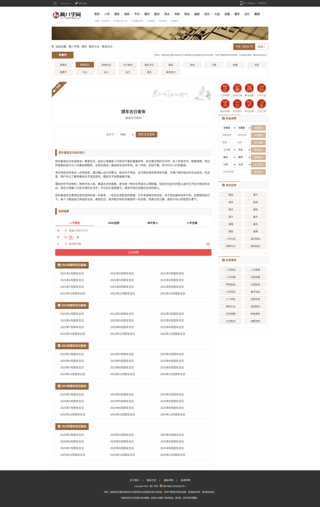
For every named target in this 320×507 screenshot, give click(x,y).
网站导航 (262, 3)
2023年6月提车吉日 (172, 360)
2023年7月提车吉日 (72, 367)
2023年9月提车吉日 (172, 367)
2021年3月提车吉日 (172, 273)
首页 (97, 14)
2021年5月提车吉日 (122, 280)
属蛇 (255, 209)
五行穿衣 (127, 65)
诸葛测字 (255, 321)
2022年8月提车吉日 (122, 327)
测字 (237, 14)
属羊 (255, 216)
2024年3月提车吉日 (172, 394)
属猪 (255, 231)
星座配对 (255, 306)
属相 (257, 14)
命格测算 (255, 277)
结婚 (235, 65)
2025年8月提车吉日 (122, 448)
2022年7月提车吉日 (72, 327)
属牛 (255, 194)
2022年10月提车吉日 (72, 333)
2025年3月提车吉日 (172, 434)
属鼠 (230, 194)
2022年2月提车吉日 (122, 313)
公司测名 (231, 291)
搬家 (170, 65)
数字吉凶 (255, 291)
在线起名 (175, 21)
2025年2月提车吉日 (122, 434)
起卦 (127, 14)
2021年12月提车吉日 (172, 293)
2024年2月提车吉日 (122, 394)
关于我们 (134, 480)
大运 (217, 14)
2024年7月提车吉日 (72, 407)
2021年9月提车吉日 (172, 286)
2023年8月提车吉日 (122, 367)
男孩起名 (231, 284)
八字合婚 (231, 277)
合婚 (227, 14)
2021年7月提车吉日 (72, 286)
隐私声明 (168, 480)
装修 (192, 65)
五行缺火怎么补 (120, 21)
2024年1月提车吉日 (72, 394)
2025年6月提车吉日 (172, 441)
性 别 (62, 237)
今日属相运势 (137, 21)
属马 (230, 216)
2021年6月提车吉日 (172, 280)
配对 (157, 14)
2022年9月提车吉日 (172, 327)
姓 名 (62, 230)
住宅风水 (106, 21)
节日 (137, 14)
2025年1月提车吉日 (72, 434)
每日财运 (255, 238)
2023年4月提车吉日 (72, 360)
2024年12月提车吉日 (172, 414)
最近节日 (149, 65)
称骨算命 (255, 313)
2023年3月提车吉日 (172, 354)
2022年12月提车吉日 (172, 333)
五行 (247, 14)
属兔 (255, 202)
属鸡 (255, 224)
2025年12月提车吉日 (172, 454)
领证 (256, 65)
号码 (177, 14)
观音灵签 (255, 299)
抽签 (197, 14)
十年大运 (231, 238)
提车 (149, 72)
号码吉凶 (163, 21)
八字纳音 (255, 269)
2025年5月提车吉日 (122, 441)
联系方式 (151, 480)
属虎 (230, 202)
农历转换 (231, 313)
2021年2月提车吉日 (122, 273)
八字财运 (231, 269)
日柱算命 (151, 21)
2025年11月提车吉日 (122, 454)
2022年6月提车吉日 (172, 320)
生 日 (62, 243)
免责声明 (185, 480)
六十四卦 (231, 299)
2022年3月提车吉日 (172, 313)
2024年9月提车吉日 (172, 407)
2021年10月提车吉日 (72, 293)
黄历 (147, 14)
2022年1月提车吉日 (72, 313)
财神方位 (106, 65)
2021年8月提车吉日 (122, 286)
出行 (128, 72)
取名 (187, 14)
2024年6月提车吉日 (172, 401)
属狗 (230, 231)
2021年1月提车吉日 (72, 273)
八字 (107, 14)
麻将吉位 (171, 72)
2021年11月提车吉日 (122, 293)
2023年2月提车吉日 (122, 354)
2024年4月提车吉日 (72, 401)
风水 (167, 14)
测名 (117, 14)
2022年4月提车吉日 (72, 320)
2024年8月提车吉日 (122, 407)
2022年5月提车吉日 (122, 320)
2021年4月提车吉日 (72, 280)
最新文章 (82, 3)
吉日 (207, 14)
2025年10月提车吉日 (72, 454)
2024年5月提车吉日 (122, 401)
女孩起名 (255, 284)
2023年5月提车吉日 (122, 360)
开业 (84, 72)
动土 (106, 72)
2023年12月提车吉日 (172, 374)
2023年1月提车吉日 (72, 354)
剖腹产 (63, 72)
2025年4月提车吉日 (72, 441)
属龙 (230, 209)
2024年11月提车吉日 (122, 414)
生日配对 (231, 321)
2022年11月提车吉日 (122, 333)
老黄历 (63, 65)
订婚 (214, 65)
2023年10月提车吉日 (72, 374)
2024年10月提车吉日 (72, 414)
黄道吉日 (107, 46)
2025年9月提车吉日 (172, 448)
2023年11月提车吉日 (122, 374)
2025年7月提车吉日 (72, 448)
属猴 (230, 224)
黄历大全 (231, 306)
